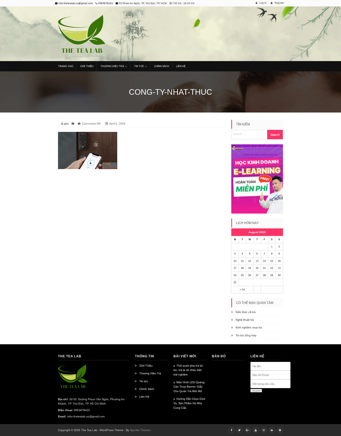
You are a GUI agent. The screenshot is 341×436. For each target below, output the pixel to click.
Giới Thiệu (87, 66)
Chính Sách (161, 66)
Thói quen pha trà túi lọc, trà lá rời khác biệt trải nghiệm (188, 370)
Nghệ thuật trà (245, 319)
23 (279, 268)
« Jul (242, 289)
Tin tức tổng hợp (246, 335)
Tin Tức (139, 66)
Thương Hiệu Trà (112, 66)
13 (257, 261)
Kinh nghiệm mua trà (249, 327)
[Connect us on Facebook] (231, 430)
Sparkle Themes (140, 430)
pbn (66, 123)
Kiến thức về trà (246, 312)
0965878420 (105, 3)
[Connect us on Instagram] (264, 430)
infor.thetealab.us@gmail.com (75, 3)
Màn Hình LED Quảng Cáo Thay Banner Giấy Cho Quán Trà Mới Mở (188, 387)
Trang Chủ (65, 66)
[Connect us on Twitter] (239, 430)
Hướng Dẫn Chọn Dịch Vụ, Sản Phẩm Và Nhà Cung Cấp (189, 403)
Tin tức (143, 381)
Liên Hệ (181, 66)
